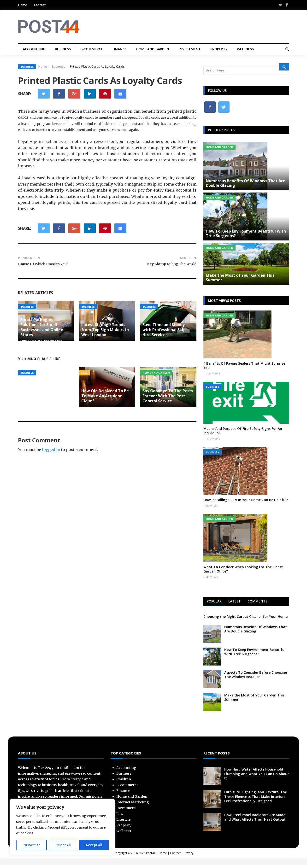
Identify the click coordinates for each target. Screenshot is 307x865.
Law (84, 372)
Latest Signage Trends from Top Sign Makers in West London (105, 329)
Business (63, 49)
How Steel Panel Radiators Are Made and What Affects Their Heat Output (255, 816)
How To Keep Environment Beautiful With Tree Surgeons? (246, 233)
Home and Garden (152, 49)
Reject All (63, 845)
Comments (257, 601)
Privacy (188, 853)
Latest (234, 601)
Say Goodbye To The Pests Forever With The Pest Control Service (167, 395)
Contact (40, 5)
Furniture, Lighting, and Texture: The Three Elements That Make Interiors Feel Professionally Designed (255, 796)
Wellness (245, 49)
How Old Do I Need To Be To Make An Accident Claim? (105, 395)
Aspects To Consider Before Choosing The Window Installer (255, 674)
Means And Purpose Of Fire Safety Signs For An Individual (242, 430)
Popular (214, 601)
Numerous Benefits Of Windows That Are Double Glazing (245, 183)
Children (123, 779)
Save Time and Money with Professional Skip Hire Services (164, 329)
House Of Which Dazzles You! (43, 264)
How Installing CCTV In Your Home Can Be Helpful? (245, 499)
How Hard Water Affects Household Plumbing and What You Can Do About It (256, 773)
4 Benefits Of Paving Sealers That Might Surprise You (244, 365)
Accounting (34, 49)
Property (218, 49)
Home (22, 5)
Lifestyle (123, 819)
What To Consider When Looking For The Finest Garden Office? (243, 569)
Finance (119, 49)
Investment (190, 49)
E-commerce (91, 49)
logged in (51, 449)
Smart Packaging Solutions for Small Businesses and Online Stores (41, 327)
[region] (62, 827)
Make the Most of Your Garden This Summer (240, 277)
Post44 (150, 853)
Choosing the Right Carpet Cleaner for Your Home (245, 616)
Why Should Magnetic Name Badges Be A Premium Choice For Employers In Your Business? (41, 351)
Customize (31, 845)
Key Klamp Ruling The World (171, 264)
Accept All (94, 845)
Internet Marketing (132, 802)
